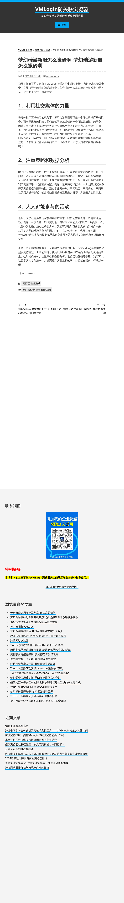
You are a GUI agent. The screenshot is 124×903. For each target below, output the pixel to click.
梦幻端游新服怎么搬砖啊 (36, 290)
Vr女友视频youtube (22, 626)
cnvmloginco (52, 76)
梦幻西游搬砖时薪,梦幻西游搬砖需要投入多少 (36, 631)
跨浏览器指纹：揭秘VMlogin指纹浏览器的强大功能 (34, 735)
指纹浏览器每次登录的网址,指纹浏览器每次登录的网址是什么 (45, 682)
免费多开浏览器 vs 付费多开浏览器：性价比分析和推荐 (36, 763)
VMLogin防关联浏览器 (62, 8)
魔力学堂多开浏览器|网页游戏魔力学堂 (33, 659)
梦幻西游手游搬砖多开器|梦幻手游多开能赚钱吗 (38, 701)
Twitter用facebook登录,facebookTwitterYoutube (39, 673)
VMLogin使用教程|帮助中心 (62, 586)
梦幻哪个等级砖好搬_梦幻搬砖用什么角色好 (35, 677)
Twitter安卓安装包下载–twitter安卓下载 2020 (36, 645)
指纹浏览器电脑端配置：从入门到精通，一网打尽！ (35, 744)
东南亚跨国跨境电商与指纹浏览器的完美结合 (31, 739)
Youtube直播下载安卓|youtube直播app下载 (36, 668)
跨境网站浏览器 (19, 640)
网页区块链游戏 (42, 49)
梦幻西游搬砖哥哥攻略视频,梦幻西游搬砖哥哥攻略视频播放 (44, 617)
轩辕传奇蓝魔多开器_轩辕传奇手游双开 (32, 663)
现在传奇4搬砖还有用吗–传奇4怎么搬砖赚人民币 (38, 636)
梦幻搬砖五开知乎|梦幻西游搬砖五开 (31, 691)
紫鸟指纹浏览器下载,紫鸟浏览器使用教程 (33, 622)
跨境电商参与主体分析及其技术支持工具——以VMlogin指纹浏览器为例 (46, 730)
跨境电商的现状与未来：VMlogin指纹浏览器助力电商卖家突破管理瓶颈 (46, 754)
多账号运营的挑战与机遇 (19, 749)
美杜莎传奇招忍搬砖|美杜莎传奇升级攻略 (34, 654)
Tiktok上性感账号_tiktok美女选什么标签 (33, 696)
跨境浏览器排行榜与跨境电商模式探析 (27, 767)
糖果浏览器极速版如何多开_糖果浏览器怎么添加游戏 (40, 649)
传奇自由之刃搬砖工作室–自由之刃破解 (33, 612)
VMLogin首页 (25, 49)
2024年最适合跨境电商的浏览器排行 (26, 758)
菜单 (64, 24)
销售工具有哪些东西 (16, 726)
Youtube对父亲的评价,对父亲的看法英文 (33, 687)
